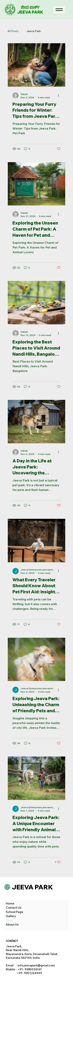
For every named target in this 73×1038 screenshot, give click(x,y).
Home (10, 903)
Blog (9, 920)
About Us (12, 924)
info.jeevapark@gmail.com (36, 965)
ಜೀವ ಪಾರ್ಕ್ (30, 7)
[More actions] (60, 95)
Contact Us (13, 907)
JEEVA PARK (30, 12)
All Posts (13, 31)
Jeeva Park (33, 31)
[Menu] (59, 10)
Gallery (11, 916)
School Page (14, 912)
